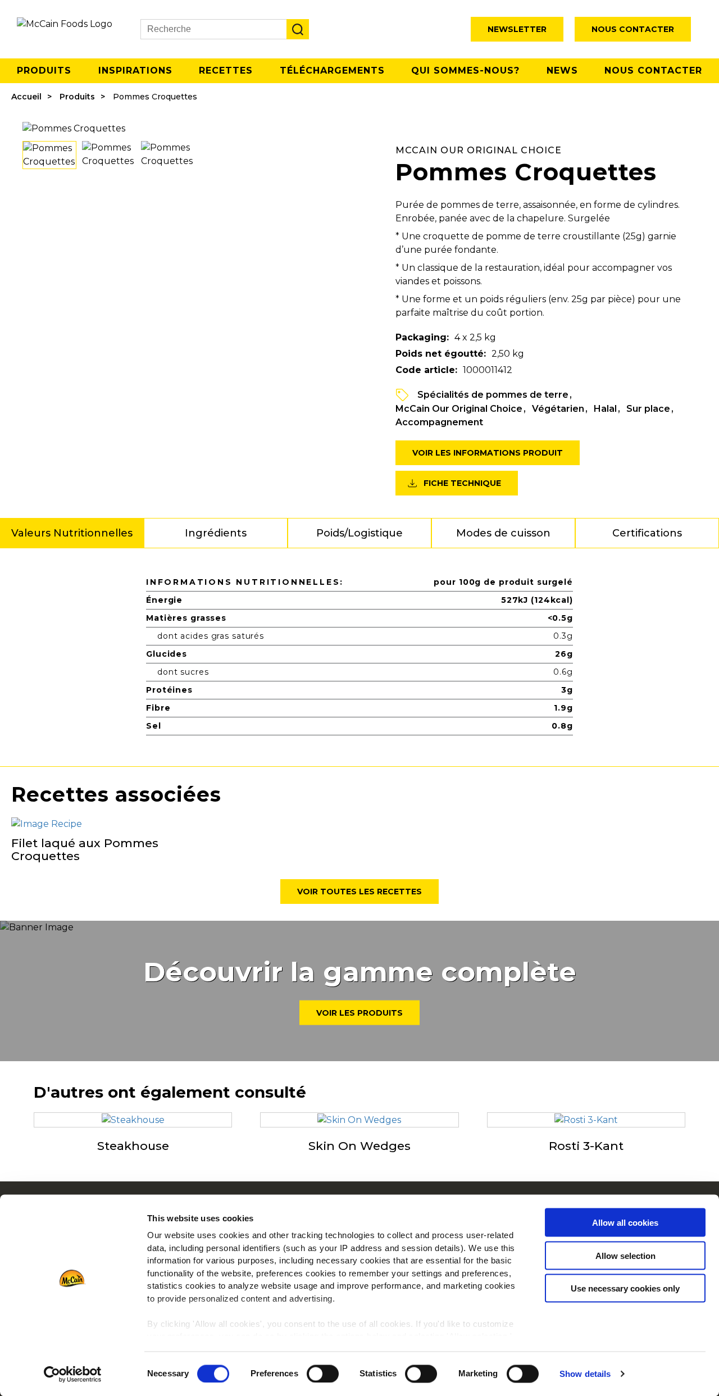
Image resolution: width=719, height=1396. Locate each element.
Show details (585, 1374)
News (562, 70)
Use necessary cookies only (625, 1288)
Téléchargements (332, 70)
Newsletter (517, 29)
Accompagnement (439, 422)
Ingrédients (216, 533)
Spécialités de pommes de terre (492, 394)
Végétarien (558, 408)
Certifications (647, 533)
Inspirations (135, 70)
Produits (44, 70)
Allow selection (625, 1255)
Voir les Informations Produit (487, 453)
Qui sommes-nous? (465, 70)
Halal (605, 408)
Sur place (648, 408)
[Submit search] (297, 29)
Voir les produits (359, 1013)
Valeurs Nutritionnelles (72, 533)
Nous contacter (632, 29)
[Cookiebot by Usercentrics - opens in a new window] (73, 1374)
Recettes (226, 70)
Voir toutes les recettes (359, 891)
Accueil (26, 97)
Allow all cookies (625, 1222)
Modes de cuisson (503, 533)
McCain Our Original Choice (458, 408)
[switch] (323, 1374)
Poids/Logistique (359, 533)
